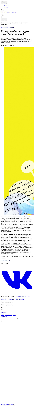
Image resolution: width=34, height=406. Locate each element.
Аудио (6, 7)
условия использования (23, 296)
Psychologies (4, 27)
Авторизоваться (5, 260)
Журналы (6, 6)
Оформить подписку (10, 12)
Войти (2, 12)
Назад (5, 3)
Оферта (3, 299)
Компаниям (15, 299)
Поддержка (8, 299)
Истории (21, 299)
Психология (11, 27)
